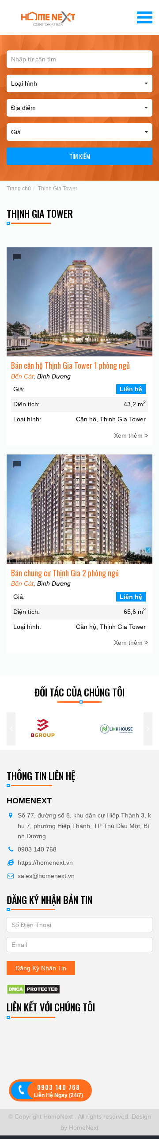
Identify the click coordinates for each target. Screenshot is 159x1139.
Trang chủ (19, 188)
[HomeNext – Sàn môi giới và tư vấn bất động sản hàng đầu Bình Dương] (48, 17)
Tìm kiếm (79, 156)
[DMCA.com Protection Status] (33, 988)
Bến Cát (22, 376)
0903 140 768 (37, 849)
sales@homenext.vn (46, 875)
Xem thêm (129, 435)
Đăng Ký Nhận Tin (40, 968)
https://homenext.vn (45, 862)
